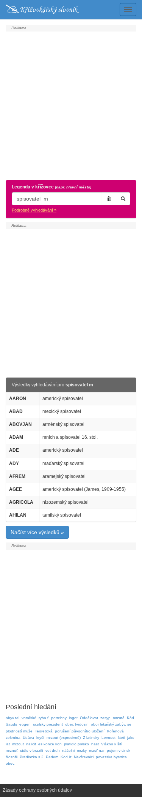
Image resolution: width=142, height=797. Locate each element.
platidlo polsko (76, 744)
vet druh (52, 750)
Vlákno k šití (111, 744)
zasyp (105, 718)
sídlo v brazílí (31, 750)
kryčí (40, 737)
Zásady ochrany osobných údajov (37, 790)
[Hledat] (123, 198)
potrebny (59, 718)
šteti (121, 737)
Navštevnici (84, 757)
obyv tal (12, 718)
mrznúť (12, 750)
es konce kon (50, 744)
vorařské (29, 718)
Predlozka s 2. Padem (39, 757)
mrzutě (119, 718)
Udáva (28, 737)
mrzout (18, 744)
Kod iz (66, 757)
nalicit (31, 744)
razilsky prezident (48, 724)
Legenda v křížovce (51, 187)
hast (95, 744)
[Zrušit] (109, 198)
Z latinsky (91, 737)
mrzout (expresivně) (64, 737)
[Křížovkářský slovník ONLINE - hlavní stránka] (42, 9)
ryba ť (44, 718)
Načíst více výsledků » (37, 532)
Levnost (108, 737)
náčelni (68, 750)
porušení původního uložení (80, 731)
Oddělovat (89, 718)
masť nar (97, 750)
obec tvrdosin (77, 724)
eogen (25, 724)
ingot (73, 718)
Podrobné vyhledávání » (34, 210)
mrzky (82, 750)
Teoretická (44, 731)
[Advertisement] (71, 104)
